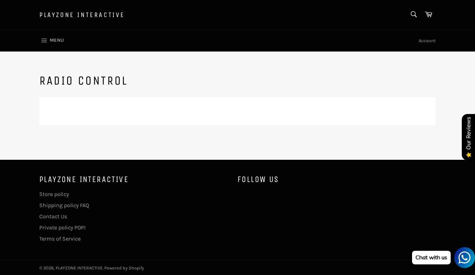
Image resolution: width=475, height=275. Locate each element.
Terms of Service (60, 238)
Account (427, 40)
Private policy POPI (62, 227)
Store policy (54, 194)
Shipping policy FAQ (64, 205)
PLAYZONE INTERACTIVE (82, 15)
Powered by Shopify (124, 267)
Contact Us (53, 216)
